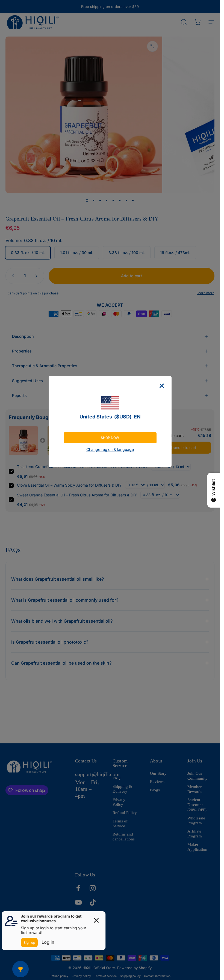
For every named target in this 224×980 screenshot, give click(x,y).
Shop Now (110, 438)
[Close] (161, 385)
